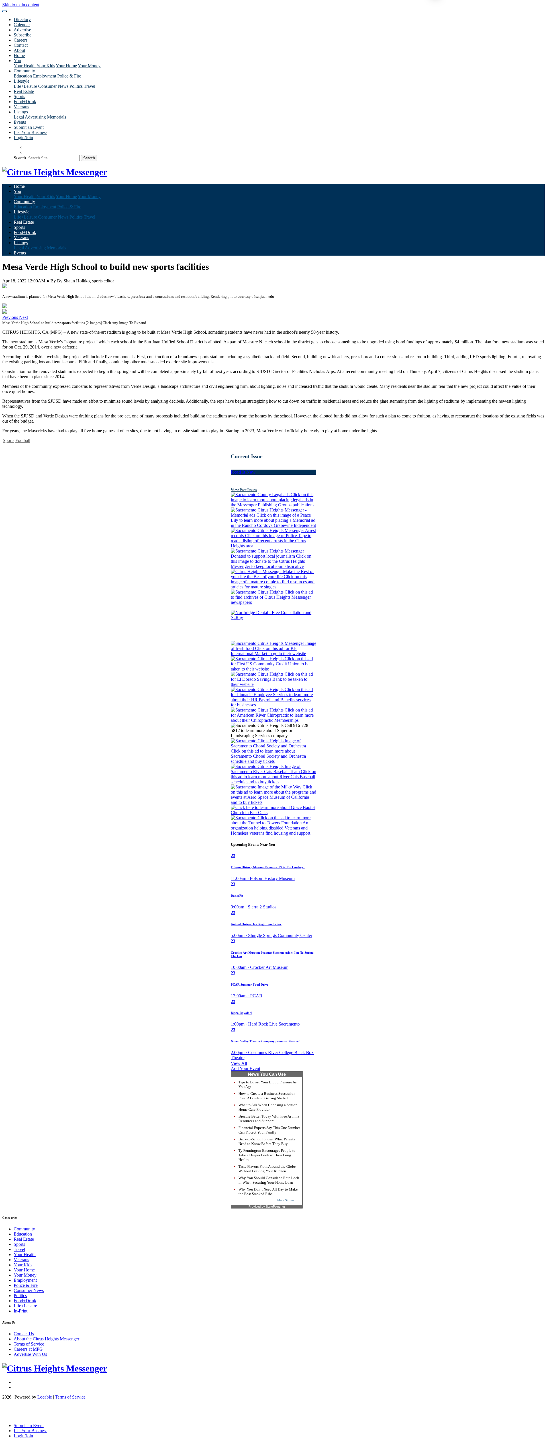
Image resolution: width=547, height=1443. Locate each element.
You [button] (17, 60)
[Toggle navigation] (4, 11)
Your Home (66, 65)
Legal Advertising (30, 117)
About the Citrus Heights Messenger (46, 1338)
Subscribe (22, 34)
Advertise (22, 29)
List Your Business (30, 132)
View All (239, 1063)
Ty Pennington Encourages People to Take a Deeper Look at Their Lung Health (266, 1155)
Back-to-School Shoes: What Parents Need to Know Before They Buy (266, 1141)
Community (24, 1228)
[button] (10, 317)
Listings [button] (21, 111)
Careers (20, 40)
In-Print (20, 1311)
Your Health (25, 65)
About (19, 50)
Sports (19, 96)
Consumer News (53, 86)
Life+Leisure (25, 86)
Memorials (56, 117)
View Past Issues (244, 490)
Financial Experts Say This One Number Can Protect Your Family (269, 1130)
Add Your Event (245, 1068)
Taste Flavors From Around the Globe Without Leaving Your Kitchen (267, 1168)
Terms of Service (29, 1344)
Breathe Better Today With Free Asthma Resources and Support (268, 1118)
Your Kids (45, 65)
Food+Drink (25, 101)
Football (22, 440)
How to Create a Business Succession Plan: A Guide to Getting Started (266, 1095)
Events (20, 122)
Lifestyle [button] (21, 81)
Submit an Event (29, 127)
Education (23, 76)
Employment (44, 76)
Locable (44, 1397)
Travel (89, 86)
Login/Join (23, 137)
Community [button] (24, 70)
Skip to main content (20, 4)
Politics (76, 86)
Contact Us (24, 1333)
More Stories (285, 1200)
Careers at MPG (28, 1349)
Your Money (89, 65)
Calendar (22, 24)
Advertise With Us (30, 1354)
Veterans (21, 106)
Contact (21, 45)
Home (19, 55)
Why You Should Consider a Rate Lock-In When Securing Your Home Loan (269, 1180)
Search (20, 157)
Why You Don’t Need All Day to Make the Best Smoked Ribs (268, 1191)
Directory (22, 19)
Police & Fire (69, 76)
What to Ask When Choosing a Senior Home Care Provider (267, 1107)
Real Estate (24, 91)
